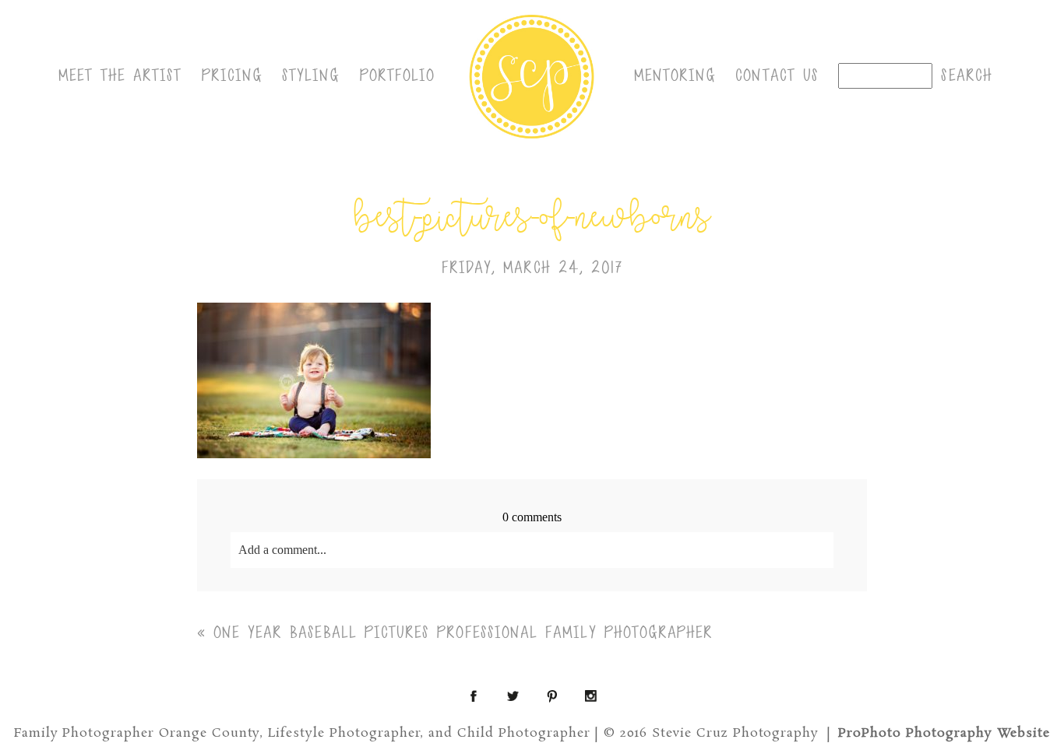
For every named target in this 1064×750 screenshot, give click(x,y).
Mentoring (675, 75)
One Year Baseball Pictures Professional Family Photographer (463, 632)
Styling (311, 75)
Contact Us (777, 75)
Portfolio (397, 75)
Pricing (232, 75)
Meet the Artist (120, 75)
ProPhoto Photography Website (944, 733)
